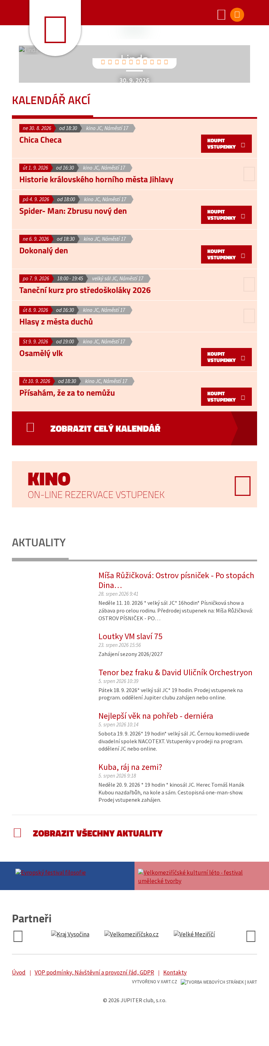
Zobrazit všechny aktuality (98, 833)
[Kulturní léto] (195, 876)
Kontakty (175, 972)
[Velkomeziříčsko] (131, 934)
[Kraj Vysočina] (70, 934)
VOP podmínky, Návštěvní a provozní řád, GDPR (94, 972)
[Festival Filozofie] (73, 872)
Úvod (19, 972)
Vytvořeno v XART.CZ (154, 982)
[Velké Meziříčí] (194, 934)
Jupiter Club (55, 28)
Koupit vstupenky (221, 143)
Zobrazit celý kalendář (105, 428)
